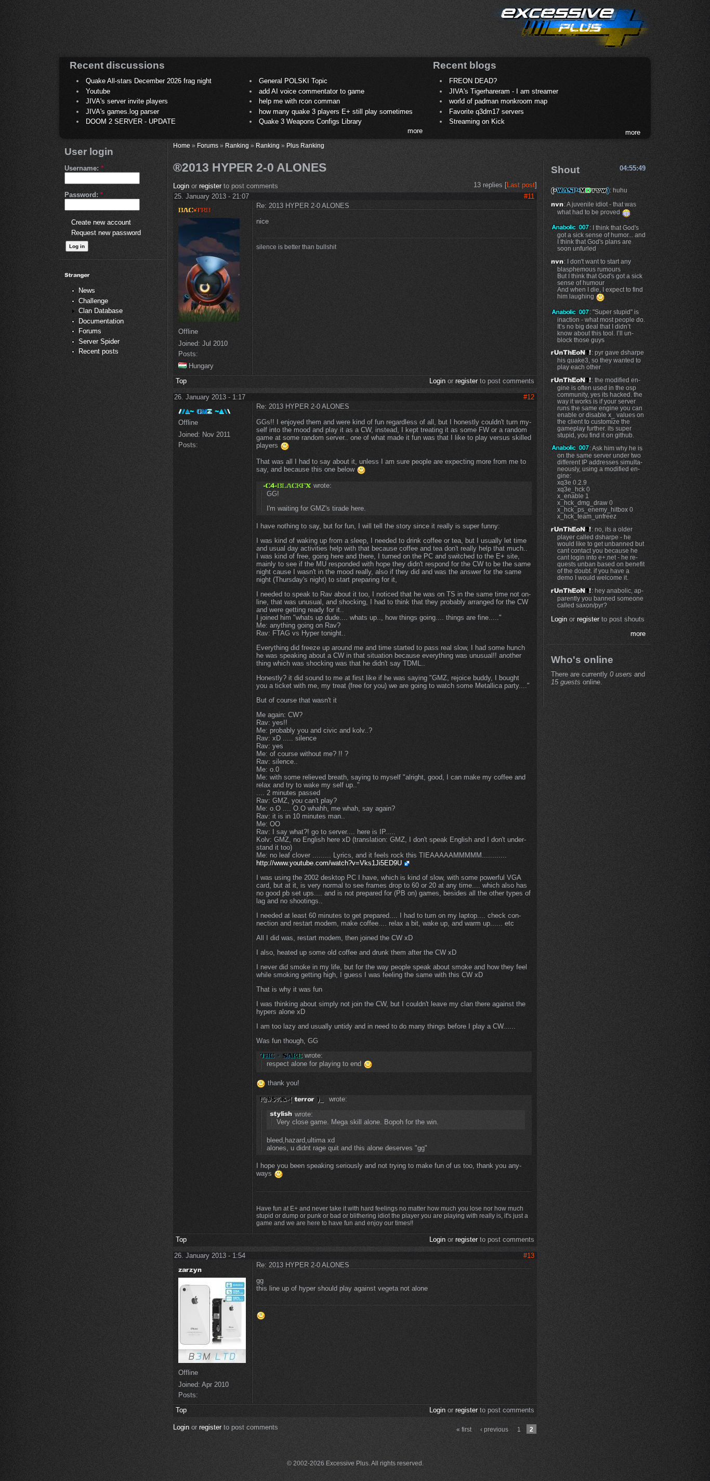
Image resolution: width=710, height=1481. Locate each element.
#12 (528, 397)
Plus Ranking (305, 145)
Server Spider (99, 341)
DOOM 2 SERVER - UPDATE (131, 121)
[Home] (571, 50)
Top (181, 381)
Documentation (101, 321)
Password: (83, 195)
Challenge (93, 301)
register (210, 186)
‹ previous (494, 1429)
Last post (521, 185)
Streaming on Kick (477, 121)
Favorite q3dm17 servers (486, 111)
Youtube (98, 91)
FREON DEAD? (473, 81)
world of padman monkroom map (498, 101)
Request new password (106, 233)
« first (463, 1429)
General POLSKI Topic (293, 81)
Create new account (101, 222)
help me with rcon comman (299, 101)
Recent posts (98, 351)
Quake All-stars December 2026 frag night (149, 81)
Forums (89, 331)
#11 (529, 196)
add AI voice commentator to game (311, 91)
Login (181, 186)
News (86, 290)
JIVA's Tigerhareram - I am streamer (503, 91)
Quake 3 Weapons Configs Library (310, 121)
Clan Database (100, 311)
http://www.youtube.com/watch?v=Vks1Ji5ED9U (329, 863)
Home (181, 145)
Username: (83, 168)
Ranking (237, 145)
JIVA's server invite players (127, 101)
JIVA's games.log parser (122, 111)
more (415, 131)
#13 (528, 1255)
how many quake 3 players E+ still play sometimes (336, 111)
